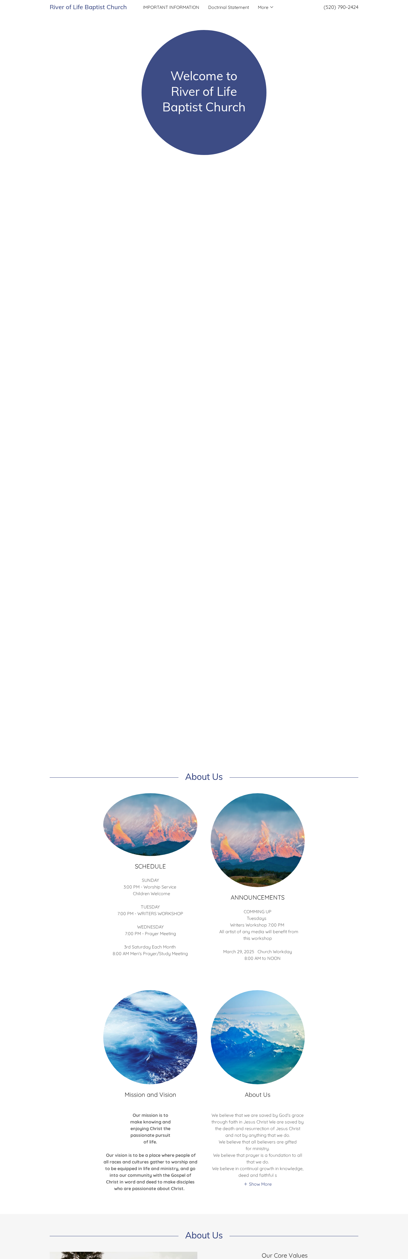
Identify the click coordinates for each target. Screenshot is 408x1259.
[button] (266, 7)
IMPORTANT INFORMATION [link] (171, 7)
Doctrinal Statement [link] (228, 7)
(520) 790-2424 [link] (341, 7)
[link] (88, 7)
